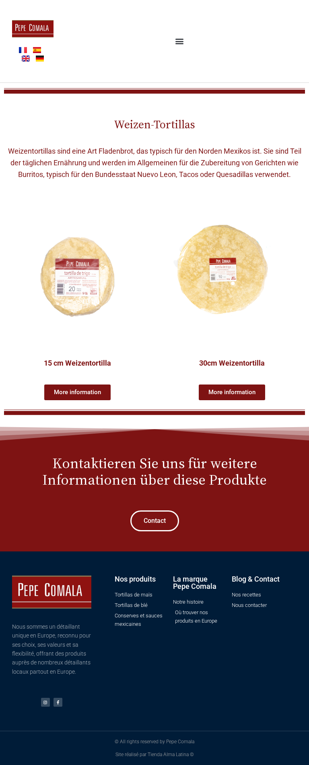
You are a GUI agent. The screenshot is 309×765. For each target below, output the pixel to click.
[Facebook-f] (58, 702)
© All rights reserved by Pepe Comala (154, 741)
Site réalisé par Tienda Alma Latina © (154, 754)
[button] (179, 41)
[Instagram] (45, 702)
